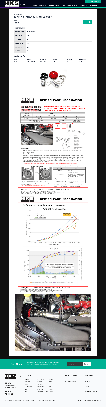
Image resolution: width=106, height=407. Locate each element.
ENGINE (51, 382)
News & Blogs (89, 384)
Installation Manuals (91, 391)
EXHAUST (27, 379)
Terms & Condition (9, 400)
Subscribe (87, 364)
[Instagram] (9, 394)
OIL (50, 386)
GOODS (51, 389)
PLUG (26, 389)
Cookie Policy (26, 400)
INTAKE (51, 379)
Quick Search (68, 384)
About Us (87, 381)
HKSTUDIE (51, 391)
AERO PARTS (40, 389)
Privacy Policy (18, 400)
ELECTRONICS (28, 386)
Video (86, 389)
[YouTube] (12, 394)
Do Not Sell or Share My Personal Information (43, 400)
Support (87, 386)
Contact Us (88, 394)
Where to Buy (89, 379)
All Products (69, 379)
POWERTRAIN (40, 386)
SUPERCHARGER (41, 384)
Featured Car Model (71, 381)
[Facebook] (6, 394)
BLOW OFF (27, 382)
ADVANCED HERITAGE (42, 391)
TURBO (26, 384)
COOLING (39, 382)
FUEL (50, 384)
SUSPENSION (40, 379)
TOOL (26, 391)
